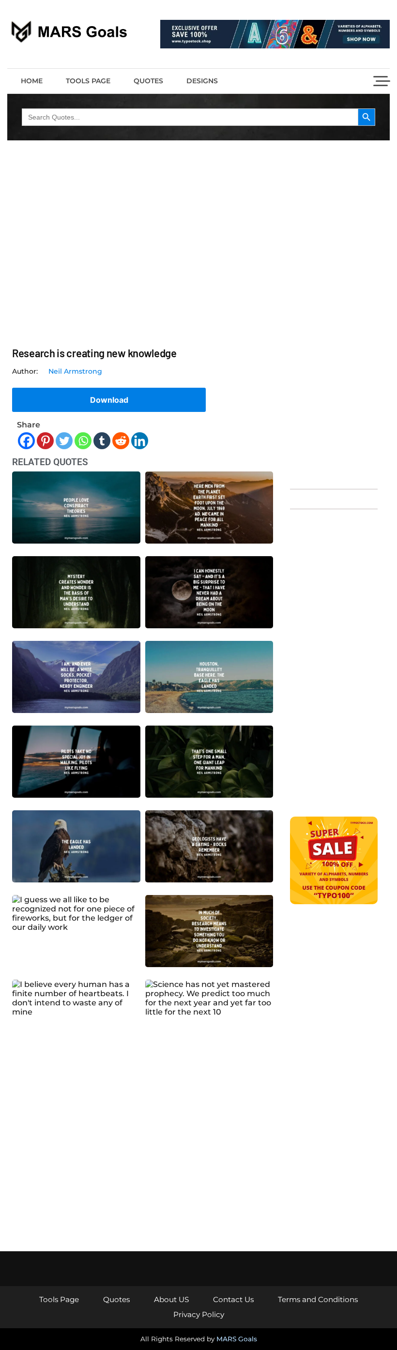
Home (32, 80)
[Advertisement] (334, 331)
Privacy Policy (198, 1314)
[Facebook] (26, 440)
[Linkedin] (139, 440)
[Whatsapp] (83, 440)
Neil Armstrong (75, 371)
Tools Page (88, 80)
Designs (202, 80)
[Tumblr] (101, 440)
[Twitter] (64, 440)
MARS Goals (236, 1339)
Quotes (148, 80)
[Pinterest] (45, 440)
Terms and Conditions (318, 1299)
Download (109, 400)
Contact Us (233, 1299)
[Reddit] (120, 440)
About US (171, 1299)
